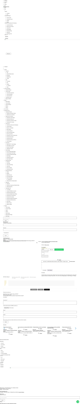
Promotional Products (9, 170)
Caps (7, 72)
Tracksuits (9, 85)
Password (4, 227)
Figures (7, 210)
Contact (5, 4)
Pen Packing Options (10, 176)
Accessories (8, 81)
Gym (6, 403)
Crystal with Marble (9, 94)
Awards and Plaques (7, 88)
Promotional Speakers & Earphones (12, 198)
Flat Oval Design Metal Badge (11, 151)
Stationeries (7, 182)
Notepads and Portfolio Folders (11, 113)
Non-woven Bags (9, 167)
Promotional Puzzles (10, 138)
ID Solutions (7, 142)
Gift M (45, 247)
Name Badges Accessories (10, 145)
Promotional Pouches (10, 169)
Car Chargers (8, 189)
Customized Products (9, 111)
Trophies (5, 205)
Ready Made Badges (10, 158)
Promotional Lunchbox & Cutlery (11, 120)
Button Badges (9, 129)
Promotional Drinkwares (10, 119)
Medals (5, 100)
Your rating (5, 297)
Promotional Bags (8, 160)
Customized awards (8, 97)
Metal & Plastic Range (9, 214)
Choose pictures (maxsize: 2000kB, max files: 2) (10, 305)
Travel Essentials (9, 141)
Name (4, 310)
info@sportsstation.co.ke (3, 391)
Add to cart (51, 249)
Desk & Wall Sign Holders (10, 132)
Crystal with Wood (9, 95)
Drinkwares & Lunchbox (9, 116)
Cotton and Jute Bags (10, 164)
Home (4, 240)
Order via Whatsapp (60, 249)
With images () (34, 289)
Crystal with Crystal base (10, 92)
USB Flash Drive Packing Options (12, 180)
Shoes (5, 403)
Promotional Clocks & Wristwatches (12, 135)
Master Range (8, 213)
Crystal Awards (8, 91)
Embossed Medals (8, 104)
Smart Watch (8, 201)
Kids (7, 82)
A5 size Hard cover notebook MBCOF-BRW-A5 (25, 332)
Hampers (8, 173)
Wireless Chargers (9, 204)
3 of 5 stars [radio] (6, 298)
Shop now (8, 53)
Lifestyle (8, 84)
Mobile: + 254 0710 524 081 (4, 389)
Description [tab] (44, 270)
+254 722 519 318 (8, 388)
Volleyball (11, 403)
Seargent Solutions (21, 392)
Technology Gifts (8, 188)
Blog (5, 5)
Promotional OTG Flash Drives (11, 195)
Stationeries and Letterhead (10, 114)
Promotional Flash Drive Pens (11, 192)
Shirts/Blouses (9, 76)
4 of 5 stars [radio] (7, 298)
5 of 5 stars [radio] (9, 298)
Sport (6, 79)
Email (4, 314)
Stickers (7, 107)
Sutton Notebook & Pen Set (66, 331)
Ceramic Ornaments (9, 130)
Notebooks (8, 183)
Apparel (5, 69)
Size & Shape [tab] (50, 270)
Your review (5, 300)
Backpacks (8, 161)
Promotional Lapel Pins (10, 157)
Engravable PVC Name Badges (11, 144)
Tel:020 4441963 (2, 388)
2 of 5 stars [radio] (5, 298)
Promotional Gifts (6, 110)
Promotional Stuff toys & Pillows (11, 139)
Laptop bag (8, 166)
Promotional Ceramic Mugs (11, 117)
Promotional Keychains (10, 136)
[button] (37, 243)
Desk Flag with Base (10, 133)
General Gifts (8, 123)
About (5, 2)
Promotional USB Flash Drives (11, 199)
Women (3, 403)
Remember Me (6, 232)
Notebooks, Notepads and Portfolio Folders (13, 185)
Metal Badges (9, 155)
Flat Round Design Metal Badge (11, 154)
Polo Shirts (8, 75)
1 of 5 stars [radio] (3, 298)
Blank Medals (8, 101)
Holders (7, 211)
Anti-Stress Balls (9, 126)
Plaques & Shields (8, 98)
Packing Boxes (10, 179)
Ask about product (72, 261)
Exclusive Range (8, 208)
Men (0, 403)
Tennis (9, 403)
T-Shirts (8, 78)
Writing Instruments (9, 186)
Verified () (41, 289)
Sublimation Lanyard (10, 148)
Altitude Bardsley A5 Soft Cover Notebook (39, 331)
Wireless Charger (9, 202)
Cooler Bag (8, 163)
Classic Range (8, 207)
